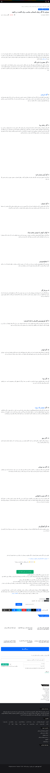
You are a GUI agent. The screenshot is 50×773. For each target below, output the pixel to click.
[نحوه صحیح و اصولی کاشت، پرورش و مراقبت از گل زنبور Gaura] (41, 635)
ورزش (24, 724)
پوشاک (16, 724)
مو (27, 724)
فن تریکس (44, 58)
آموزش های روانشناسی (40, 721)
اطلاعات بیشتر (15, 593)
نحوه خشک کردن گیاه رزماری (10, 627)
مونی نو (47, 688)
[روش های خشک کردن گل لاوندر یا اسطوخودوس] (25, 635)
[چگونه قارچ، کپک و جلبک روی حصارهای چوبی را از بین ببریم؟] (41, 622)
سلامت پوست (42, 724)
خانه (47, 6)
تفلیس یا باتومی (46, 697)
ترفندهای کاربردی (22, 721)
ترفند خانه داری (28, 721)
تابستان (39, 600)
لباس (37, 724)
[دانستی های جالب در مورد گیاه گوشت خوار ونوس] (25, 622)
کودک (12, 724)
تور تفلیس (47, 692)
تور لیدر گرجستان (46, 696)
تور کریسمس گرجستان (45, 699)
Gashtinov (44, 689)
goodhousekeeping (42, 598)
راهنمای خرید (11, 721)
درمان (16, 721)
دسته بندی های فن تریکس (43, 737)
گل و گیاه (44, 6)
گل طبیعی (33, 600)
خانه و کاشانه (46, 9)
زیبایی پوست (5, 721)
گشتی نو (47, 700)
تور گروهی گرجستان (45, 694)
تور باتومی (47, 693)
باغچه (42, 600)
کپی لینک (19, 604)
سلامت (47, 724)
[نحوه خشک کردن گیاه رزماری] (8, 622)
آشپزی (47, 721)
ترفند (34, 721)
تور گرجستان (46, 690)
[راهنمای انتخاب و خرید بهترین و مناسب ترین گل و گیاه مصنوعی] (8, 635)
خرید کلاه (44, 688)
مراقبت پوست (32, 724)
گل (36, 600)
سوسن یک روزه (40, 407)
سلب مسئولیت (45, 735)
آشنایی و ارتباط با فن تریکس (43, 730)
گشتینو (48, 689)
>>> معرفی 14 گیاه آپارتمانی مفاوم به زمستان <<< (38, 558)
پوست (20, 724)
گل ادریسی (44, 94)
